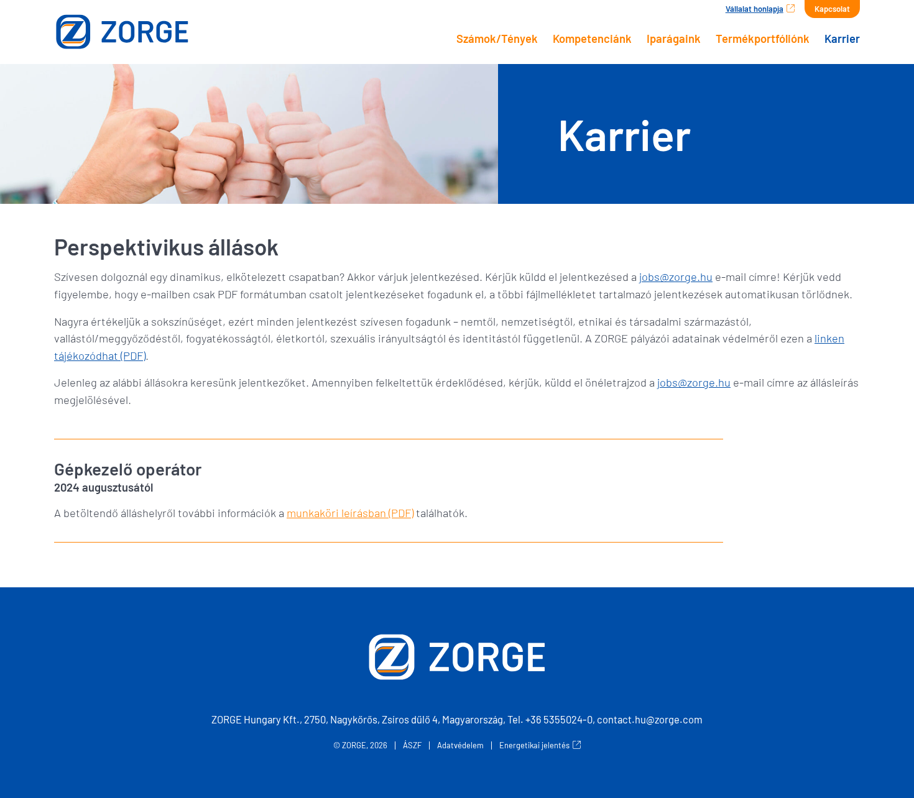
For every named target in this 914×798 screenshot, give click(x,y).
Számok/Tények (497, 38)
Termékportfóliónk (763, 38)
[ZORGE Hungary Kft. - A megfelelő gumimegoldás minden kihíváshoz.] (149, 31)
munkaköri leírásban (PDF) (350, 513)
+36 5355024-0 (559, 719)
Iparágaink (674, 38)
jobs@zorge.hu (676, 276)
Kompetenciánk (592, 38)
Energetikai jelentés (534, 745)
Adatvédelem (460, 745)
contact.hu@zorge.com (650, 719)
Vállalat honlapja (754, 9)
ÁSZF (412, 745)
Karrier (842, 38)
